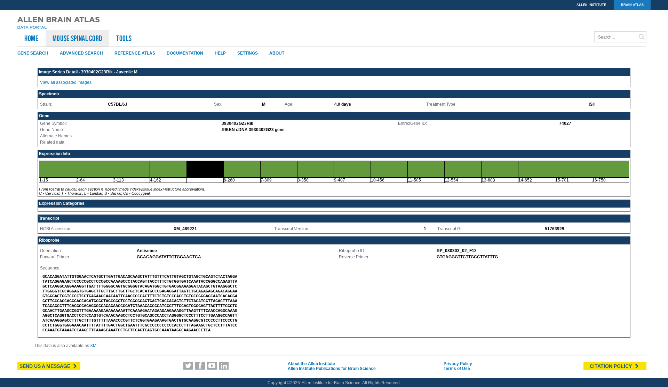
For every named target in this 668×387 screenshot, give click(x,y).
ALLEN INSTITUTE (591, 5)
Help (220, 53)
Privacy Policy (458, 363)
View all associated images (66, 82)
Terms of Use (457, 368)
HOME (31, 38)
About (276, 53)
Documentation (185, 53)
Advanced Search (81, 53)
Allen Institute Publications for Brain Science (332, 368)
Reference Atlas (134, 53)
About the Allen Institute (311, 363)
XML (94, 345)
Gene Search (32, 53)
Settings (247, 53)
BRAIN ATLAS (632, 5)
